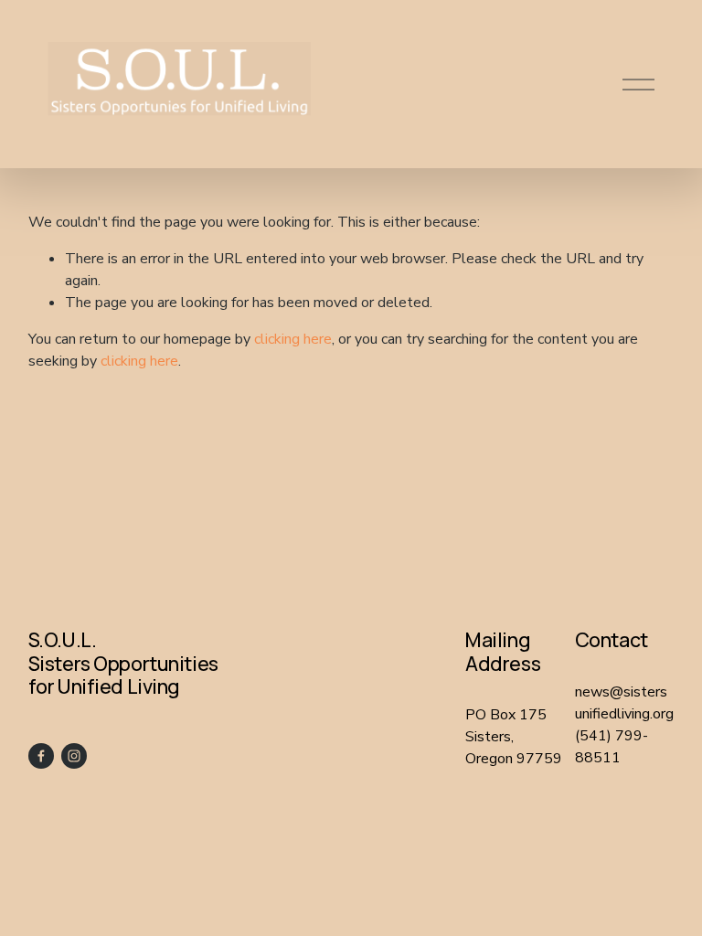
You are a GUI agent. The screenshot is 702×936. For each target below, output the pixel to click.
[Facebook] (41, 756)
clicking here (293, 339)
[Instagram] (74, 756)
